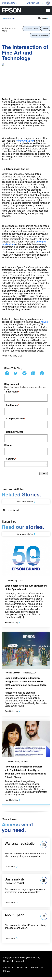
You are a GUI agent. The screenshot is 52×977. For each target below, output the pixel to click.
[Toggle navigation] (48, 10)
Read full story (11, 622)
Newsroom (8, 18)
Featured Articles (31, 28)
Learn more (10, 866)
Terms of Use (37, 967)
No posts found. (11, 510)
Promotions (22, 967)
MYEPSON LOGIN (34, 3)
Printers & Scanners (40, 35)
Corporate (9, 580)
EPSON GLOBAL (8, 3)
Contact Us (8, 967)
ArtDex (44, 321)
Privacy (6, 971)
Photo (45, 28)
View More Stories (25, 501)
